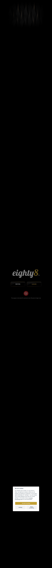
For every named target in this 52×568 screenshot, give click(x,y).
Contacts (41, 518)
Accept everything (26, 503)
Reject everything (31, 507)
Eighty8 (41, 563)
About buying (42, 506)
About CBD (42, 508)
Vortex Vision (15, 563)
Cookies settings (43, 520)
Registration (34, 4)
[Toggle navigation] (47, 3)
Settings (20, 507)
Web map (41, 522)
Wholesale (41, 516)
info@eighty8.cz (7, 510)
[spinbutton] (25, 83)
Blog (40, 510)
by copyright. (33, 560)
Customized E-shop (28, 563)
